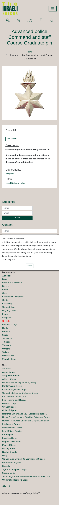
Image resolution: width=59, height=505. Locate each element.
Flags (5, 314)
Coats (5, 300)
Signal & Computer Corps (14, 469)
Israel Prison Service (12, 431)
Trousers (6, 345)
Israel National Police (15, 183)
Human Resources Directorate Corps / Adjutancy (25, 420)
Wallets (5, 352)
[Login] (41, 20)
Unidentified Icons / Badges (15, 480)
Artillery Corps (9, 379)
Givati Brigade (9, 407)
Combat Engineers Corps (14, 389)
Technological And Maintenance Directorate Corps (26, 476)
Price (7, 130)
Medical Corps (9, 445)
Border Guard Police (12, 386)
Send (17, 218)
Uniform (6, 349)
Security (6, 466)
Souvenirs (7, 338)
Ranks (5, 328)
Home (29, 52)
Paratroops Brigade (11, 462)
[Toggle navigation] (53, 8)
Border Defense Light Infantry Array (19, 382)
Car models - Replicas (12, 296)
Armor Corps (8, 372)
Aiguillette (6, 276)
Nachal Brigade (9, 452)
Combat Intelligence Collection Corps (20, 393)
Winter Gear (8, 355)
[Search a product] (8, 20)
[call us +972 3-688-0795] (51, 20)
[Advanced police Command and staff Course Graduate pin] (29, 93)
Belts (4, 279)
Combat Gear (8, 307)
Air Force (6, 368)
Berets (5, 286)
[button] (29, 20)
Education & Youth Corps (14, 396)
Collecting (7, 303)
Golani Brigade (9, 410)
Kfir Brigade (7, 434)
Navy (4, 455)
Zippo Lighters (9, 359)
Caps (4, 293)
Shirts (5, 335)
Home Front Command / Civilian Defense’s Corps (25, 417)
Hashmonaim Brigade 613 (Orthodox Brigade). (24, 414)
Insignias (9, 173)
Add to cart (11, 139)
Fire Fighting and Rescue (14, 400)
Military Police (8, 448)
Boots (5, 289)
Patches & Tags (9, 324)
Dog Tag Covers (10, 310)
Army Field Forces (11, 375)
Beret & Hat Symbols (12, 282)
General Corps (9, 403)
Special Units (8, 473)
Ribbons (6, 331)
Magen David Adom (11, 441)
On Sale (6, 321)
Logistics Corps (9, 438)
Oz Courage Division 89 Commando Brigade (23, 459)
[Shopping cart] (18, 20)
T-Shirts (6, 342)
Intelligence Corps (11, 424)
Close (29, 266)
